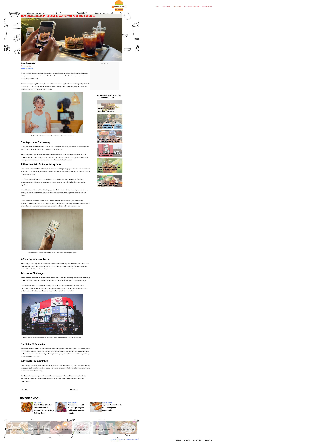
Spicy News (166, 7)
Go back (24, 390)
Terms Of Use (208, 440)
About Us (178, 440)
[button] (5, 428)
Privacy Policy (197, 440)
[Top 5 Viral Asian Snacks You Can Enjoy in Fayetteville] (96, 407)
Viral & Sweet (207, 7)
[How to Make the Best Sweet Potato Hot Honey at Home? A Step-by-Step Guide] (27, 407)
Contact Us (187, 440)
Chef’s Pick (177, 7)
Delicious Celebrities (191, 7)
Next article (74, 390)
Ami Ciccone (27, 66)
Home (157, 7)
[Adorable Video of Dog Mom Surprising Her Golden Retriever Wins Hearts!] (61, 407)
